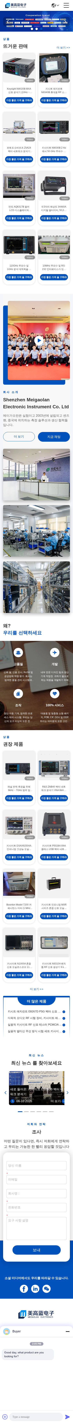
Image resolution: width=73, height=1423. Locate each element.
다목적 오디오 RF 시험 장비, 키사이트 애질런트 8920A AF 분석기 (35, 1009)
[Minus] (67, 1331)
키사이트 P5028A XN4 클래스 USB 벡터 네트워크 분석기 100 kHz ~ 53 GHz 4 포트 (54, 847)
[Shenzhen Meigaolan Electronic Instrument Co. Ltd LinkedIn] (34, 1288)
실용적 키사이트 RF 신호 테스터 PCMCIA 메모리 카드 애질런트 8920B (35, 1016)
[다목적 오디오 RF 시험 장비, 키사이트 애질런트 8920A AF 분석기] (63, 1010)
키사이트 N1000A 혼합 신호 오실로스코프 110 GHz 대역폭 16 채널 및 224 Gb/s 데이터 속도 (19, 965)
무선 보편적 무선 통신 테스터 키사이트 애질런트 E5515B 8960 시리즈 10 (35, 1029)
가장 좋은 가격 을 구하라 (19, 100)
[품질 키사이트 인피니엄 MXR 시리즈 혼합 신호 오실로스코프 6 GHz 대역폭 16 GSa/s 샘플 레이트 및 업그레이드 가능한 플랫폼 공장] (54, 883)
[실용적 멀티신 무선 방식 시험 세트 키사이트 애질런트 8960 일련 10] (63, 1023)
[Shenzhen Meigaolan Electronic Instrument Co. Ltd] (16, 5)
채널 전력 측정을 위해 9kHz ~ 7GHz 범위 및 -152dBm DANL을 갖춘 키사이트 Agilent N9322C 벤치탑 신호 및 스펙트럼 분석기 (19, 788)
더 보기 (63, 47)
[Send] (67, 1417)
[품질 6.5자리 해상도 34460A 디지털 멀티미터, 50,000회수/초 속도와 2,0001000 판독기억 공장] (54, 185)
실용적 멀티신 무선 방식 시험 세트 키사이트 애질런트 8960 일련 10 (35, 1023)
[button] (32, 29)
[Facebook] (23, 1288)
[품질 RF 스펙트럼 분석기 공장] (36, 30)
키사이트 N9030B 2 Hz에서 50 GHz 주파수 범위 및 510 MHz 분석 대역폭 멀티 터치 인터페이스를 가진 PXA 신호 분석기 (54, 149)
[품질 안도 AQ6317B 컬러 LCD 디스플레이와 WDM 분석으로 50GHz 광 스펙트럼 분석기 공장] (19, 185)
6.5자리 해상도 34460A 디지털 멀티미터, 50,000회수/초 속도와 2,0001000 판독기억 (54, 208)
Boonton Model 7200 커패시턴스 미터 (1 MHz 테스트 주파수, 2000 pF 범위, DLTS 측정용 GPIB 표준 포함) (19, 906)
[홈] (36, 1319)
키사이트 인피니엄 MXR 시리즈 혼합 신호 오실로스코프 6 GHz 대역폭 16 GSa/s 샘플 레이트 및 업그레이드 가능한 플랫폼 (54, 906)
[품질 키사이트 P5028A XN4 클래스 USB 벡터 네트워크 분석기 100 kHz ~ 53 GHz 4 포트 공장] (54, 824)
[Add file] (5, 1417)
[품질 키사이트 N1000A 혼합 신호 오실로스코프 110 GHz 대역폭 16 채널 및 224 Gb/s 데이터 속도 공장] (19, 942)
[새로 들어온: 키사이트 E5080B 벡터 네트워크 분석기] (38, 1104)
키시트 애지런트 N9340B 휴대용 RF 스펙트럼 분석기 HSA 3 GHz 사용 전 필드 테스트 (54, 90)
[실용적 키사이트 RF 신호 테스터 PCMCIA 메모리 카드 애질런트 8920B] (63, 1016)
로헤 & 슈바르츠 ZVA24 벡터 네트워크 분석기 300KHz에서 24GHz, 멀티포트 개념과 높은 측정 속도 (19, 149)
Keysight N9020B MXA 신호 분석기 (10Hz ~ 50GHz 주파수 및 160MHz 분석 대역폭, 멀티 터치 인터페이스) (19, 90)
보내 (36, 1250)
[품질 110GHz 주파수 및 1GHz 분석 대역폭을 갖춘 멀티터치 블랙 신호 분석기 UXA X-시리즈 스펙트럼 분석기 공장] (19, 244)
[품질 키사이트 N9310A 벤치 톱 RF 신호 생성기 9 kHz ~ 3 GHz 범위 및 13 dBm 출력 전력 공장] (54, 942)
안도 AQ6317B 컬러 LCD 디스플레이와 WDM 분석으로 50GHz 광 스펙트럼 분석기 (19, 208)
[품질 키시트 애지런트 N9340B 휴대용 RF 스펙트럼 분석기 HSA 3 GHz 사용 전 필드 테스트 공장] (54, 67)
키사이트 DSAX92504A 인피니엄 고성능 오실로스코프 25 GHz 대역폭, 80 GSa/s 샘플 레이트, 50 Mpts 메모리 (19, 847)
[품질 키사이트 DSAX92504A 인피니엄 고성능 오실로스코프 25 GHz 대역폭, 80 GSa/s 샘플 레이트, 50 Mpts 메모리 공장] (19, 824)
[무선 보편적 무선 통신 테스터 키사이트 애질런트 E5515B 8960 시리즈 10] (63, 1029)
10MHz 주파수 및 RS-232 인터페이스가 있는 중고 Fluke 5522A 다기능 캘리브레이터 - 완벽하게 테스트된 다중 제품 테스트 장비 (54, 267)
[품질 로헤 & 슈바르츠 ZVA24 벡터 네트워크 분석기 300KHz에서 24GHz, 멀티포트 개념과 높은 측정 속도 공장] (19, 126)
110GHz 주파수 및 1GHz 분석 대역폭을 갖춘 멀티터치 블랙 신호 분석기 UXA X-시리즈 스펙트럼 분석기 (19, 267)
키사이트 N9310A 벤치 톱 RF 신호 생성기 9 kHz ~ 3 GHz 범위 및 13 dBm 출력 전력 (54, 965)
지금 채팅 (54, 436)
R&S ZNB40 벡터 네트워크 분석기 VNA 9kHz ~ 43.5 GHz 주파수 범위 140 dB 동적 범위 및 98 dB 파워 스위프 (54, 788)
